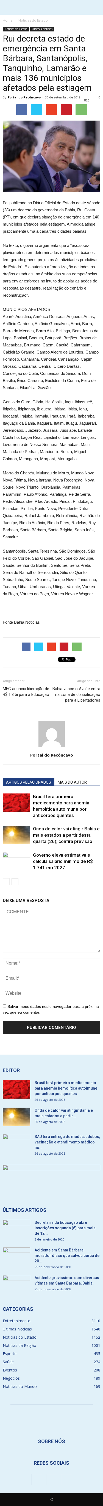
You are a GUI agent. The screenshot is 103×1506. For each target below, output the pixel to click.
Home (7, 20)
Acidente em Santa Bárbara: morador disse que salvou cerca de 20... (67, 1255)
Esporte (9, 1353)
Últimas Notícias (42, 29)
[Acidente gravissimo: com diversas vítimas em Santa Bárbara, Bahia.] (16, 1284)
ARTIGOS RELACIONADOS (28, 782)
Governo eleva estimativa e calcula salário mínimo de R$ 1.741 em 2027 (63, 861)
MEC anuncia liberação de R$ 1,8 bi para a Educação (26, 691)
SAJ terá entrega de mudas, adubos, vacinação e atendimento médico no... (67, 1142)
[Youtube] (66, 1479)
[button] (95, 7)
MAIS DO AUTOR (72, 782)
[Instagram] (51, 1479)
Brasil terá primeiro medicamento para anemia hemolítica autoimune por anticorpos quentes (66, 1088)
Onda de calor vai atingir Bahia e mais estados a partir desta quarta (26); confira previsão (66, 835)
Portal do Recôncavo (24, 97)
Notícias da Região (19, 1345)
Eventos (10, 1370)
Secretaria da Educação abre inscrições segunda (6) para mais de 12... (65, 1228)
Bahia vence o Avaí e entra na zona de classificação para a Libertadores (76, 694)
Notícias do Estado (15, 29)
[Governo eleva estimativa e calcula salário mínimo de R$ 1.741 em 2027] (16, 861)
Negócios (11, 1378)
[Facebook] (36, 1479)
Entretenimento (16, 1320)
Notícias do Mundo (20, 1386)
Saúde (8, 1361)
